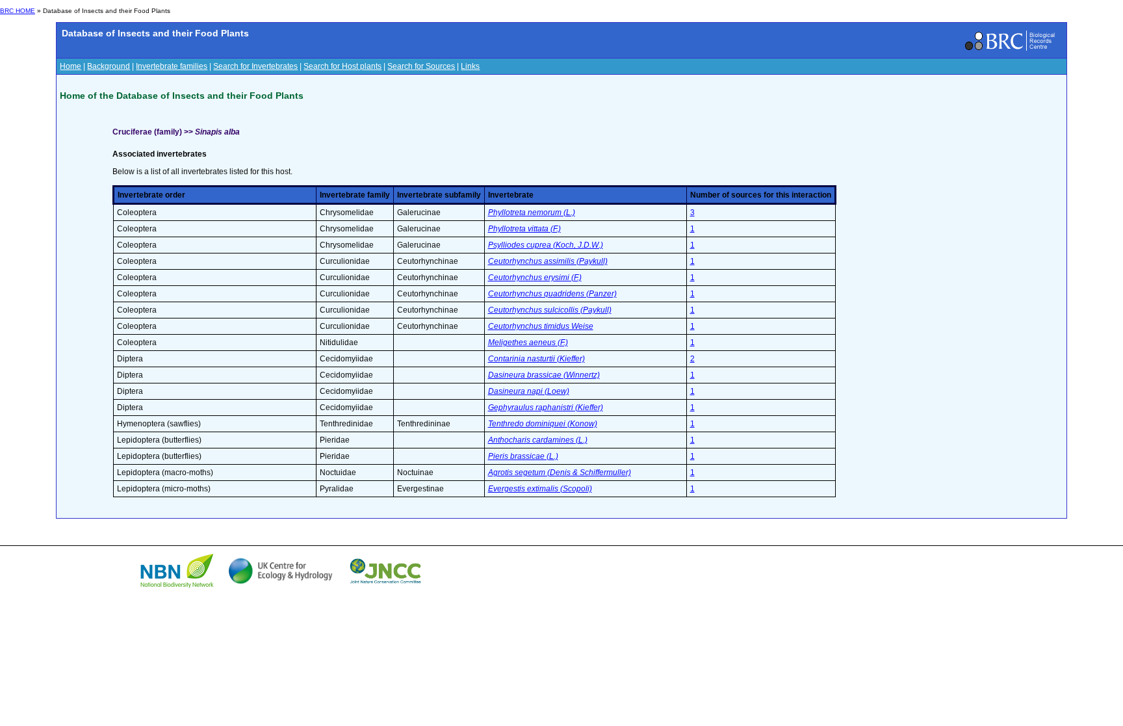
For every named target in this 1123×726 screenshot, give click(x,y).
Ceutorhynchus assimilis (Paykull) (548, 261)
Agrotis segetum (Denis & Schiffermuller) (559, 472)
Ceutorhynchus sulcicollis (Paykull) (550, 310)
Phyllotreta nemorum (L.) (531, 212)
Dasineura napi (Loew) (528, 391)
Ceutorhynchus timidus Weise (540, 326)
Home (70, 66)
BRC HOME (17, 10)
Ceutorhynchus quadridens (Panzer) (552, 293)
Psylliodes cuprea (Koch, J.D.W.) (545, 245)
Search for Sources (421, 66)
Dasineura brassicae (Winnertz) (544, 375)
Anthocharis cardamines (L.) (537, 440)
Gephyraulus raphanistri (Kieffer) (545, 407)
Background (108, 66)
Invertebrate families (171, 66)
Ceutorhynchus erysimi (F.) (535, 277)
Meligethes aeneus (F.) (528, 342)
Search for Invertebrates (255, 66)
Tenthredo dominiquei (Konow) (542, 423)
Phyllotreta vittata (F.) (524, 228)
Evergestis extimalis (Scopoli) (540, 488)
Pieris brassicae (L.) (523, 456)
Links (470, 66)
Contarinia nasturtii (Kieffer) (536, 358)
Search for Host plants (342, 66)
